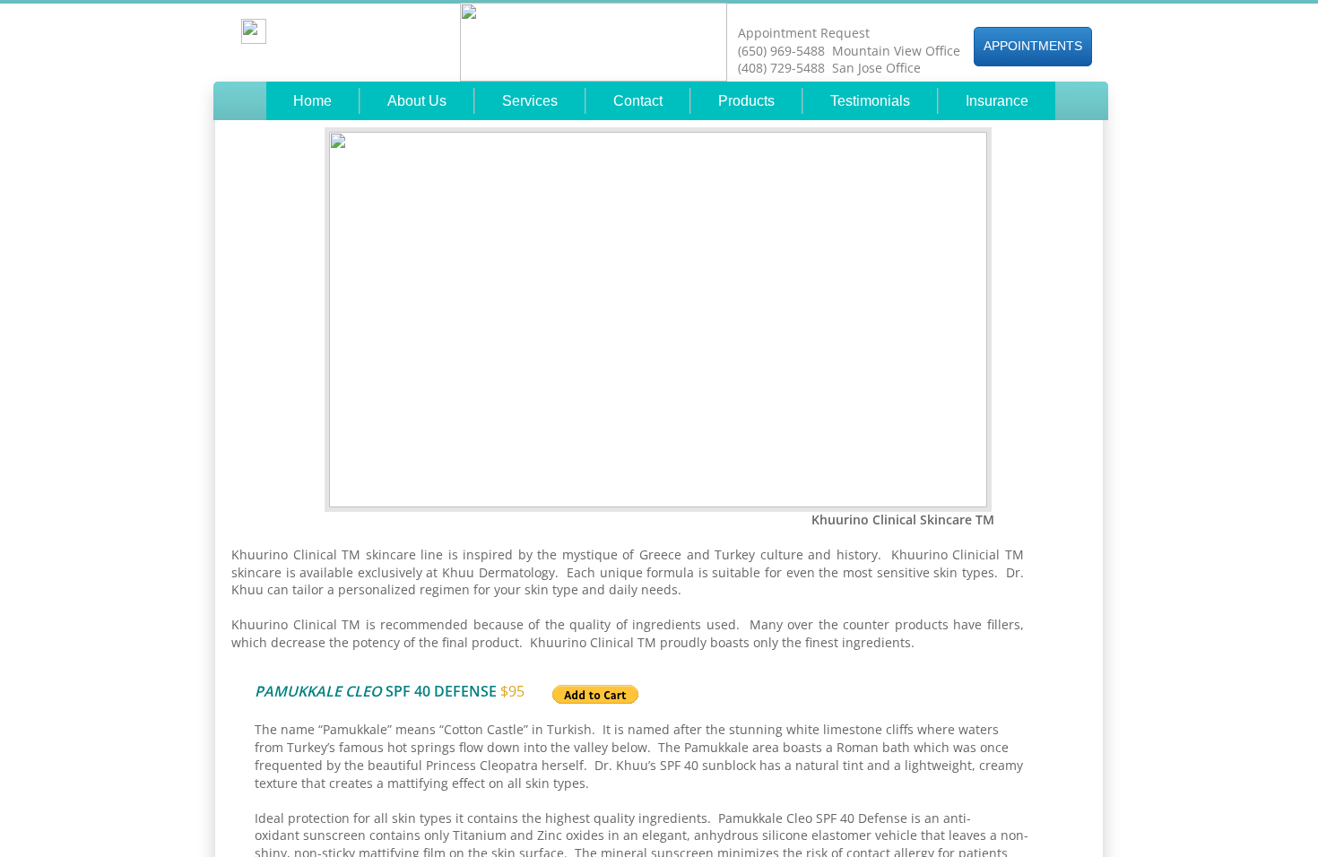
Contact (638, 100)
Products (746, 100)
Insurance (997, 100)
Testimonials (870, 100)
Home (312, 100)
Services (530, 100)
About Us (417, 100)
